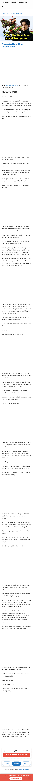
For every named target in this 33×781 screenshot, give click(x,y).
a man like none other (11, 85)
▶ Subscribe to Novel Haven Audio (16, 755)
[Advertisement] (16, 66)
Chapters (16, 763)
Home (3, 13)
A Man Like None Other (14, 13)
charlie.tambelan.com (14, 2)
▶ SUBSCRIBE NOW (16, 778)
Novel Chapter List (24, 769)
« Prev (7, 763)
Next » (26, 763)
